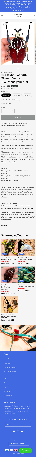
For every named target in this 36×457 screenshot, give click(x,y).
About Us (6, 359)
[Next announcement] (34, 6)
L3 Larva (28, 95)
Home (5, 383)
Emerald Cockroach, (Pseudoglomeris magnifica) (26, 285)
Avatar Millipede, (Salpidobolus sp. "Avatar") (9, 258)
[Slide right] (22, 69)
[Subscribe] (28, 424)
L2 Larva (18, 95)
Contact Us (7, 363)
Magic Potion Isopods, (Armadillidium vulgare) (25, 258)
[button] (2, 15)
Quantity (3, 107)
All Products (7, 391)
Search (6, 387)
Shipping (3, 88)
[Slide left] (14, 69)
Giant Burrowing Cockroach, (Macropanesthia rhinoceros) (6, 287)
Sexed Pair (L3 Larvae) (11, 99)
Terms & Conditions (10, 371)
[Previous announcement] (2, 6)
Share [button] (5, 225)
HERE (31, 208)
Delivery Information (10, 367)
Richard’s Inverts (20, 453)
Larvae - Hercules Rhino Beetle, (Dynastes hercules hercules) (8, 316)
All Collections (8, 395)
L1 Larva (7, 95)
